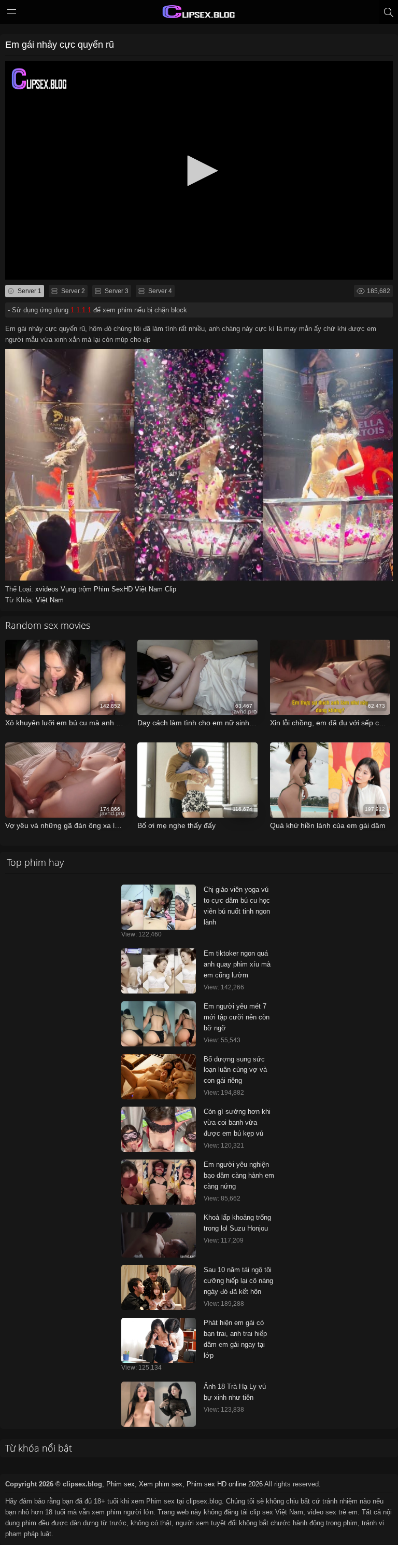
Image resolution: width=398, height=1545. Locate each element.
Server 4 (159, 291)
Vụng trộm (77, 589)
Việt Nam (50, 600)
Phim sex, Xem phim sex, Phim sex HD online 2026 (184, 1484)
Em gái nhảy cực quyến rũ (59, 44)
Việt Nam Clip (155, 589)
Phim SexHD (114, 589)
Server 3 (116, 291)
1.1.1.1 (80, 310)
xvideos (48, 589)
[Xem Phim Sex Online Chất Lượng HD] (199, 14)
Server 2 (72, 291)
